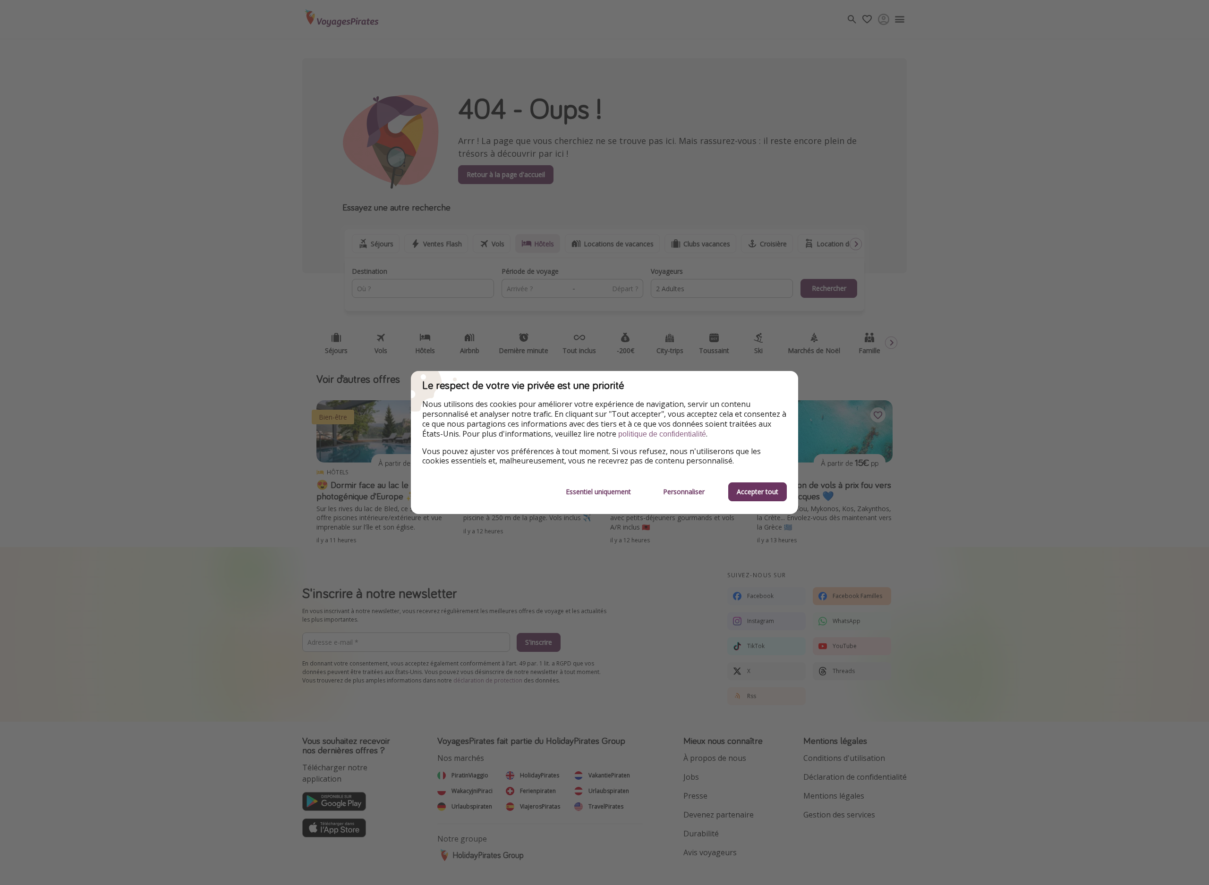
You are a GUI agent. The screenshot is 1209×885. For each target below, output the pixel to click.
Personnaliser (684, 491)
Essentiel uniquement (598, 491)
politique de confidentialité (662, 434)
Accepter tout (757, 491)
